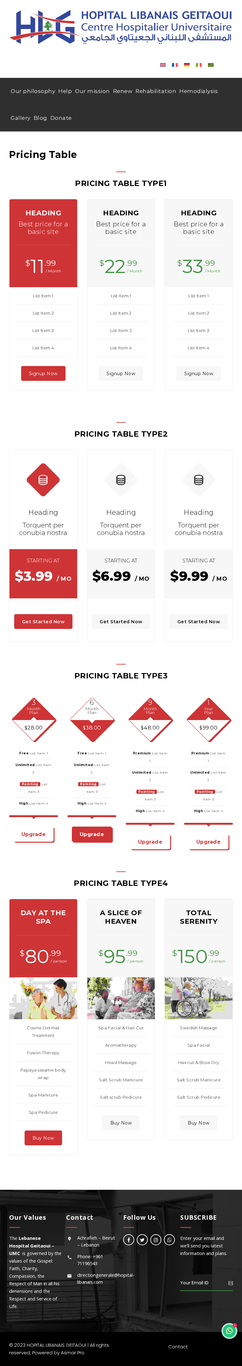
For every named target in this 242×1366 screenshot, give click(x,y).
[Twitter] (142, 1239)
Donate (61, 118)
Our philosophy (33, 91)
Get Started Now (43, 622)
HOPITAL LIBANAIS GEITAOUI (56, 1345)
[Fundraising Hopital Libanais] (121, 26)
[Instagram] (155, 1239)
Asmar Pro (72, 1352)
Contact (178, 1346)
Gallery (21, 118)
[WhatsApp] (169, 1239)
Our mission (92, 91)
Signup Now (43, 373)
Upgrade (33, 834)
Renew (123, 91)
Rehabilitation (155, 91)
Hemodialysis (198, 91)
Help (65, 91)
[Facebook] (128, 1239)
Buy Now (43, 1138)
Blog (40, 118)
